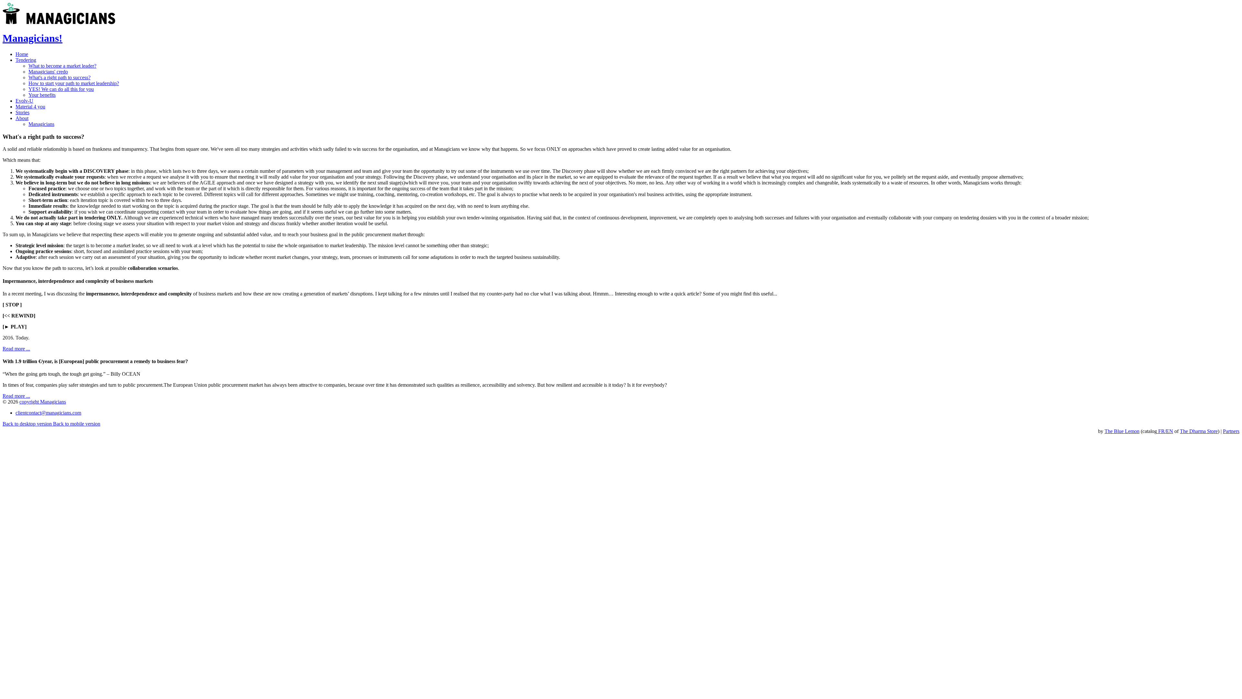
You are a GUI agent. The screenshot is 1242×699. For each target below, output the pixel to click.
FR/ (1161, 431)
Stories (22, 112)
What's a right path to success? (59, 77)
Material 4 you (30, 106)
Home (22, 54)
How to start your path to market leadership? (73, 83)
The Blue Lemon (1122, 431)
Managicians (41, 124)
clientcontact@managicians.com (48, 413)
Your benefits (42, 95)
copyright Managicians (42, 402)
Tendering (26, 60)
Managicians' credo (48, 71)
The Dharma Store (1199, 431)
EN (1169, 431)
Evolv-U (24, 101)
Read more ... (16, 348)
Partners (1231, 431)
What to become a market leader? (62, 66)
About (22, 118)
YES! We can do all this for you (61, 89)
